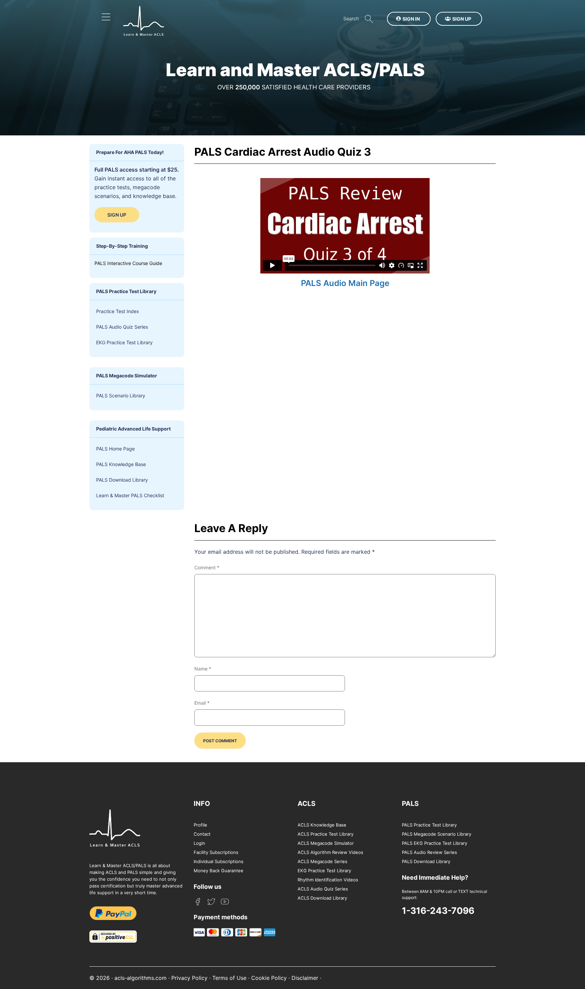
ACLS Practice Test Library (325, 834)
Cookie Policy (269, 977)
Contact (202, 834)
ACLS (307, 803)
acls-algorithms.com (140, 977)
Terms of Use (229, 977)
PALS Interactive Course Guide (128, 263)
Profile (200, 825)
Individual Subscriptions (218, 861)
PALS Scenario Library (120, 395)
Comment (206, 567)
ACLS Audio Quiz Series (323, 889)
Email (202, 703)
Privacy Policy (189, 977)
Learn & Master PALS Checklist (130, 495)
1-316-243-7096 (438, 910)
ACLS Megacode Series (322, 861)
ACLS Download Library (322, 898)
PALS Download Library (122, 480)
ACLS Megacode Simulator (326, 843)
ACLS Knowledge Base (322, 825)
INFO (202, 803)
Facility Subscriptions (216, 852)
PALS (410, 803)
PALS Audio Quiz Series (122, 327)
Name (202, 669)
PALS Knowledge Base (121, 464)
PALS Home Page (115, 449)
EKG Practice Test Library (124, 342)
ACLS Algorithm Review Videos (330, 852)
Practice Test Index (117, 311)
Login (199, 843)
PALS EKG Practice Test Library (434, 843)
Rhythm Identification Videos (328, 879)
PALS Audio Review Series (429, 852)
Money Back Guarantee (218, 870)
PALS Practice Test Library (429, 825)
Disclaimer (304, 977)
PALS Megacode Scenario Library (436, 834)
